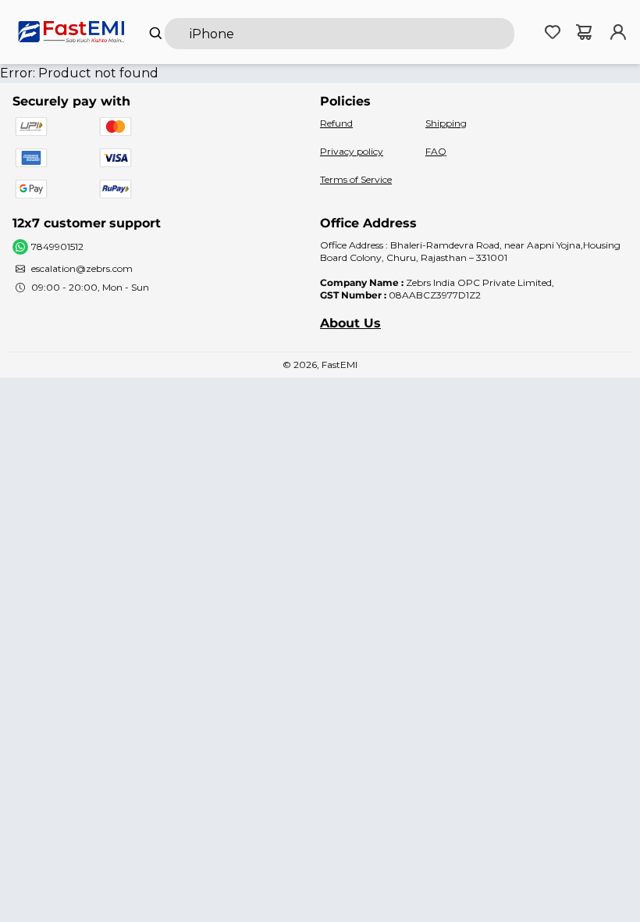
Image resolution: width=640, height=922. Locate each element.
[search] (339, 33)
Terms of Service (356, 179)
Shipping (446, 123)
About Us (350, 323)
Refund (336, 123)
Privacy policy (351, 151)
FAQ (435, 151)
